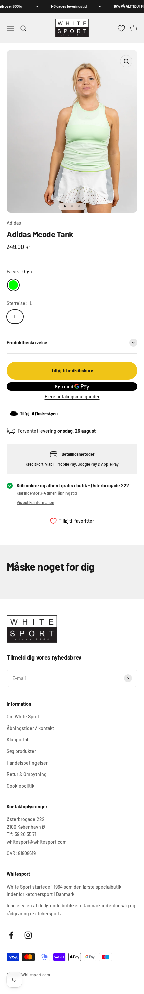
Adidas (14, 223)
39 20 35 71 (26, 834)
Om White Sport (23, 716)
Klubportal (17, 739)
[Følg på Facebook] (11, 935)
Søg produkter (21, 751)
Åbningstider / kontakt (30, 728)
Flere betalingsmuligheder (72, 396)
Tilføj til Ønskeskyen (39, 413)
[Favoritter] (121, 28)
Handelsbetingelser (27, 763)
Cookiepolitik (20, 786)
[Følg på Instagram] (28, 935)
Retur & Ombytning (27, 774)
